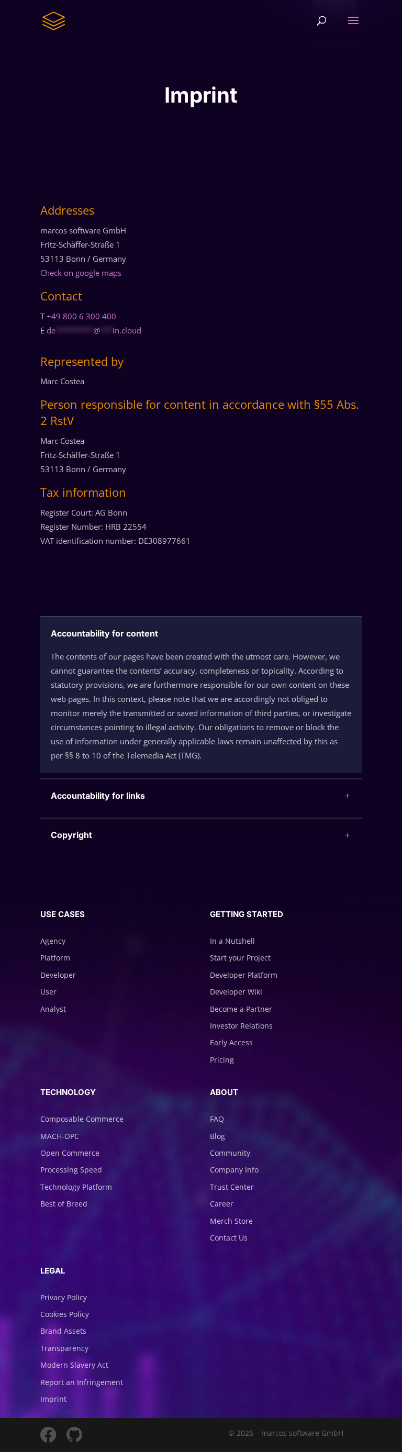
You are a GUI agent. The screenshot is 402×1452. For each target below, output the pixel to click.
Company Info (234, 1170)
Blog (217, 1136)
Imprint (53, 1399)
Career (221, 1204)
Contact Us (229, 1238)
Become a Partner (241, 1009)
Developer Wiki (236, 992)
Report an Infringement (81, 1382)
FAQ (217, 1119)
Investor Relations (241, 1026)
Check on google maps (80, 272)
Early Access (231, 1042)
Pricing (222, 1060)
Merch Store (231, 1221)
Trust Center (232, 1187)
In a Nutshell (232, 941)
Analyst (53, 1009)
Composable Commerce (82, 1119)
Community (230, 1153)
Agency (52, 941)
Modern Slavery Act (74, 1365)
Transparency (64, 1348)
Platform (55, 958)
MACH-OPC (59, 1136)
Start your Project (240, 958)
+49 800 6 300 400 (81, 316)
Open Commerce (69, 1153)
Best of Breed (63, 1204)
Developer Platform (243, 975)
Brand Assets (63, 1331)
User (48, 992)
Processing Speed (71, 1170)
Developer (58, 975)
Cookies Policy (64, 1314)
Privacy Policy (63, 1297)
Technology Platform (76, 1187)
